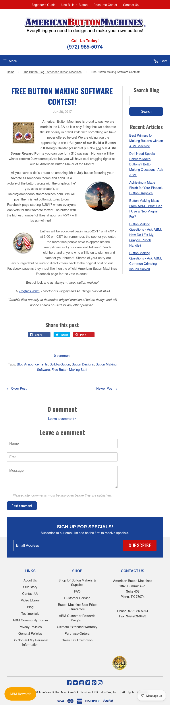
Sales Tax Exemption (77, 640)
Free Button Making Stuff (69, 369)
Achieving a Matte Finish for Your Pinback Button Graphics (146, 187)
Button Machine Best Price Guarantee (77, 606)
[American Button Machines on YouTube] (81, 682)
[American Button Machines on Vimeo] (87, 682)
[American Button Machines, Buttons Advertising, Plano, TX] (75, 662)
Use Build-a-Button (74, 4)
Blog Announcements (32, 364)
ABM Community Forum (30, 620)
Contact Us (131, 4)
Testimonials (30, 613)
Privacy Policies (30, 626)
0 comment (62, 355)
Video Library (30, 600)
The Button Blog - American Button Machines (52, 72)
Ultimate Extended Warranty (77, 626)
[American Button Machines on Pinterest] (94, 682)
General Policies (30, 633)
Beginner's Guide (43, 4)
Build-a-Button (60, 364)
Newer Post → (107, 388)
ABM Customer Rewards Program (77, 617)
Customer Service (77, 597)
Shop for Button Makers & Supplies (77, 582)
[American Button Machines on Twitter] (75, 682)
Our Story (30, 586)
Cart (163, 60)
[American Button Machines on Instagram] (100, 682)
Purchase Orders (77, 633)
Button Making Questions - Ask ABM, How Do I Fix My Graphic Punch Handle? (145, 234)
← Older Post (17, 388)
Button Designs (83, 364)
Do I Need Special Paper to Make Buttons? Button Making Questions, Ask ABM (146, 164)
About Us (30, 580)
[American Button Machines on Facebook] (69, 682)
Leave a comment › (62, 418)
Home (10, 72)
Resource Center (105, 4)
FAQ (77, 591)
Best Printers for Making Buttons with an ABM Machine (146, 140)
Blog (30, 606)
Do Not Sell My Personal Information (30, 642)
